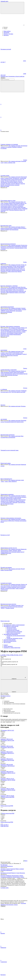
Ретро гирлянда (10, 497)
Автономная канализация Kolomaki (11, 311)
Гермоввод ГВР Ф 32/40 (7, 746)
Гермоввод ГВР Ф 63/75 (7, 758)
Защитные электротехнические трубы (15, 270)
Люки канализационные (12, 291)
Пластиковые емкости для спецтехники (11, 207)
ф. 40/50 (3, 655)
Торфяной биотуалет (6, 553)
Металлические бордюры (11, 375)
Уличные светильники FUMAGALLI (13, 520)
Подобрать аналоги (5, 695)
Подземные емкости (9, 204)
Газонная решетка (19, 247)
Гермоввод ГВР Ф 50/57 (7, 751)
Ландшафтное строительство (11, 626)
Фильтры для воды (10, 183)
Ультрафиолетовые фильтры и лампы (15, 331)
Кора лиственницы (10, 437)
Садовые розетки (17, 333)
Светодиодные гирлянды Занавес (9, 499)
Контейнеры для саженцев (10, 585)
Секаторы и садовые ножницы (8, 587)
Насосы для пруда (8, 329)
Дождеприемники (13, 229)
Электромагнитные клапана (8, 179)
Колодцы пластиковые (6, 289)
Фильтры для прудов (10, 330)
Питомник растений (6, 873)
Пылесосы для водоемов (7, 334)
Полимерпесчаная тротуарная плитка (14, 421)
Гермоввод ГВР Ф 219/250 (7, 795)
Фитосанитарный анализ (10, 641)
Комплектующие (5, 186)
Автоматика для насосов (7, 182)
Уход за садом (7, 642)
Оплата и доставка (8, 33)
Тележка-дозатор (9, 608)
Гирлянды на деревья (14, 501)
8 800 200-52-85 (5, 826)
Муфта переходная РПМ (7, 805)
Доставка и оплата (5, 868)
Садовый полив (8, 178)
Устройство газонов (12, 629)
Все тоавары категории (15, 145)
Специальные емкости (6, 206)
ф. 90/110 (15, 655)
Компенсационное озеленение (14, 631)
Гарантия (12, 868)
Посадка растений (11, 627)
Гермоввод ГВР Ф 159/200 (7, 788)
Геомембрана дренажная (20, 246)
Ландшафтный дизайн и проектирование (14, 624)
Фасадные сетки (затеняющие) (14, 354)
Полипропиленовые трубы (12, 268)
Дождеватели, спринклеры (19, 178)
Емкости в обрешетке (17, 206)
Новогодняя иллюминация (13, 633)
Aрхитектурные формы (10, 639)
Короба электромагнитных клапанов (10, 185)
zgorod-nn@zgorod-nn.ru (7, 866)
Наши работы (7, 31)
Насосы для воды (17, 181)
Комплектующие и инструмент (17, 292)
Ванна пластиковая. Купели (14, 208)
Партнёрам (6, 32)
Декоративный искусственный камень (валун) (12, 552)
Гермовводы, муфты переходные (9, 271)
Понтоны (11, 210)
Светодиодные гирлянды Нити (13, 498)
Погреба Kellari (8, 570)
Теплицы (23, 406)
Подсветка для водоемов (7, 333)
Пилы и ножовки (21, 587)
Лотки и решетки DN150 (15, 228)
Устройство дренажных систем (14, 638)
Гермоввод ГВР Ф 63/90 (7, 764)
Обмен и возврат (19, 868)
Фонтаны (15, 329)
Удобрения (23, 390)
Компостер (23, 549)
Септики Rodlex (17, 309)
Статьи (18, 873)
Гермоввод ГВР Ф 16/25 (7, 739)
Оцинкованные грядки (10, 373)
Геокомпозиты (10, 246)
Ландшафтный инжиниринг (11, 634)
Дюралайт (14, 502)
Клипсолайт (9, 502)
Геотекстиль (24, 245)
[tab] (14, 697)
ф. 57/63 (7, 655)
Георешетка (3, 246)
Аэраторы (18, 330)
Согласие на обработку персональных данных (12, 877)
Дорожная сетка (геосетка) (7, 247)
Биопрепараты (17, 334)
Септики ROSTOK (10, 310)
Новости (13, 873)
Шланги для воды (20, 183)
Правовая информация (6, 870)
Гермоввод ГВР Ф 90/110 (7, 771)
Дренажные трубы (12, 267)
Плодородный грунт (6, 392)
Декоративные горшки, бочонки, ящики (11, 550)
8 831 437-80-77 (5, 824)
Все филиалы (4, 864)
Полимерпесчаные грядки (10, 372)
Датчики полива (9, 181)
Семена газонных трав (9, 162)
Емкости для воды (18, 182)
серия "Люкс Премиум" (11, 481)
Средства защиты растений (18, 392)
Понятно (3, 906)
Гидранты (3, 183)
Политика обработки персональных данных (12, 875)
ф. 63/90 (11, 655)
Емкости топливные (19, 204)
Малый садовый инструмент (8, 588)
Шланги (20, 271)
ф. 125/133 (19, 655)
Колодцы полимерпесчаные (20, 288)
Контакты (6, 35)
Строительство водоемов (13, 630)
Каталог (3, 77)
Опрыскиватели (21, 585)
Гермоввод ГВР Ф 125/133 (7, 778)
